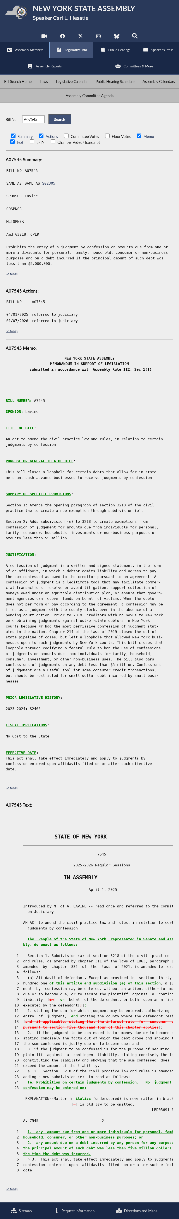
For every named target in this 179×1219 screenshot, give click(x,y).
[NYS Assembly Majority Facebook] (62, 37)
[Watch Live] (44, 37)
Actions (52, 136)
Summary (25, 136)
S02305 (48, 183)
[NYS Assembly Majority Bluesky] (117, 37)
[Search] (135, 37)
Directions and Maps (140, 1211)
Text (20, 142)
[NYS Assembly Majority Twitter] (80, 37)
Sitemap (25, 1211)
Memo (148, 136)
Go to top (11, 274)
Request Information (78, 1211)
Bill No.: (12, 119)
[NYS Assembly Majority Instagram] (98, 37)
